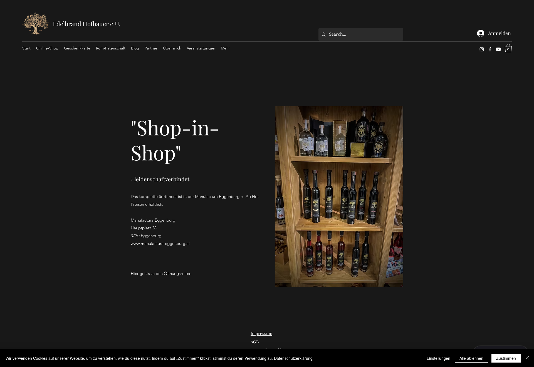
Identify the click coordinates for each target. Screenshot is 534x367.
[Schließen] (527, 358)
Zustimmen (506, 358)
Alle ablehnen (471, 358)
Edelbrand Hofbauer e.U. (86, 23)
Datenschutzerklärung (293, 358)
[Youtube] (498, 49)
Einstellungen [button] (438, 358)
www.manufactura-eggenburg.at (160, 243)
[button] (508, 48)
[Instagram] (481, 49)
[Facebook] (490, 49)
